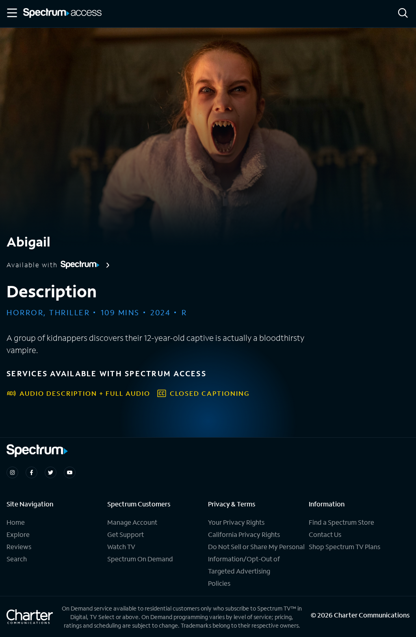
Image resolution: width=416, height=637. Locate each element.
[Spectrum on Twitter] (50, 472)
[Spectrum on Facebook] (31, 472)
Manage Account (132, 522)
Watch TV (121, 546)
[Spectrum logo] (62, 13)
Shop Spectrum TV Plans (344, 546)
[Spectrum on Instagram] (12, 472)
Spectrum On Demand (140, 558)
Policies (219, 583)
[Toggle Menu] (11, 13)
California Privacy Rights (244, 534)
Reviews (18, 546)
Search (16, 558)
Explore (18, 534)
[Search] (403, 13)
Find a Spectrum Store (341, 522)
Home (15, 522)
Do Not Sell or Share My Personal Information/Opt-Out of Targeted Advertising (256, 558)
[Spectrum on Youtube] (70, 472)
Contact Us (325, 534)
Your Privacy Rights (236, 522)
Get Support (125, 534)
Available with (32, 265)
